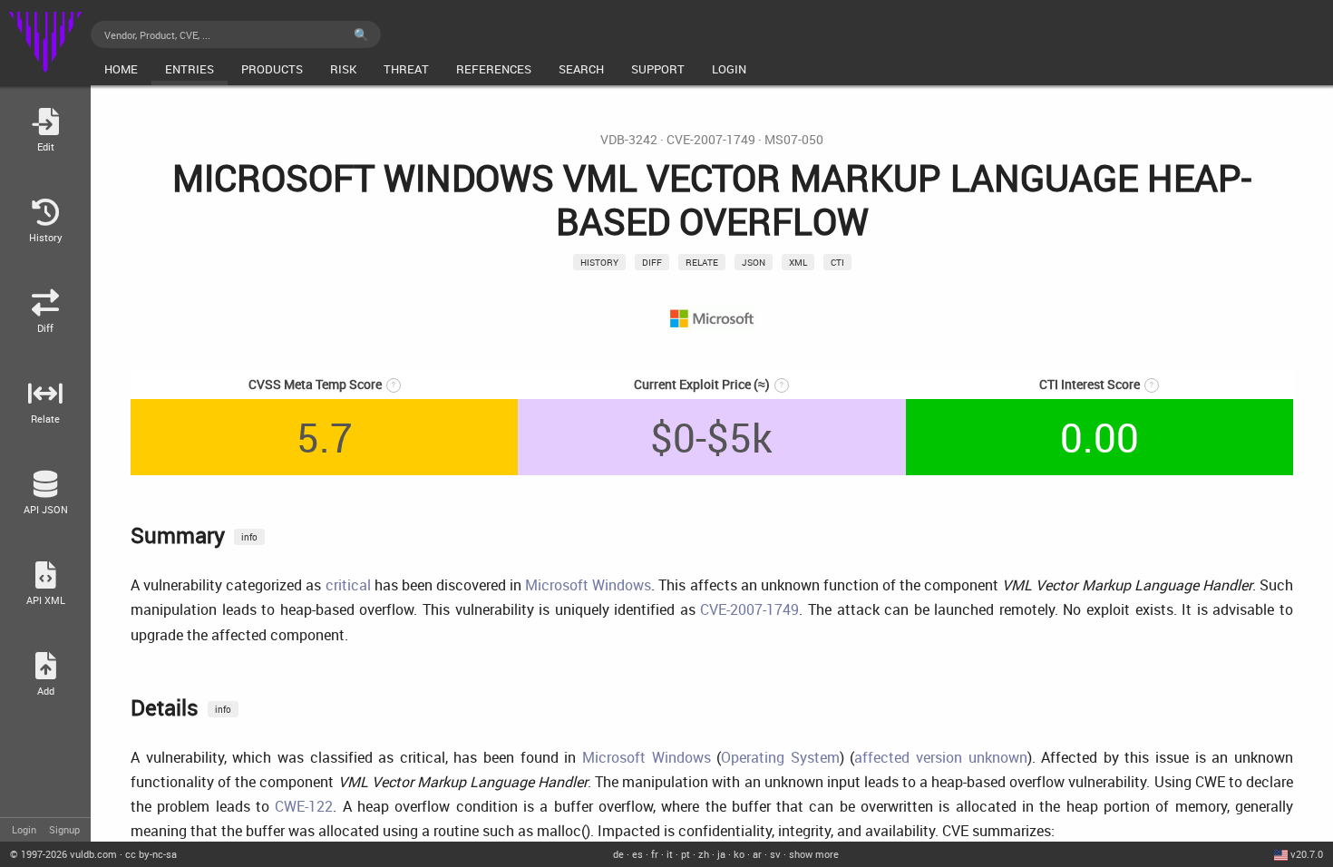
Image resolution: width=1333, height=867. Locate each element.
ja (721, 854)
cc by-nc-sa (151, 854)
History (599, 262)
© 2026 (63, 854)
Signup (64, 829)
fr (654, 854)
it (669, 854)
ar (757, 854)
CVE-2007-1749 (710, 140)
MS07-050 (793, 140)
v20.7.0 (1306, 854)
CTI (837, 262)
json (753, 262)
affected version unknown (940, 757)
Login (24, 829)
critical (348, 585)
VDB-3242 (628, 140)
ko (739, 854)
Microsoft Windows (588, 585)
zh (703, 854)
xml (798, 262)
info (249, 537)
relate (702, 262)
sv (775, 854)
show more (814, 854)
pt (685, 854)
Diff (652, 262)
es (637, 854)
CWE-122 (304, 806)
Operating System (780, 757)
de (618, 854)
